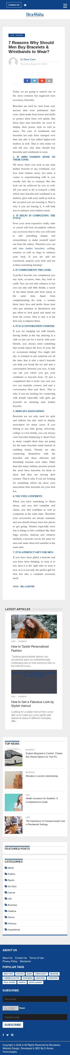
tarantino (53, 978)
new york (8, 974)
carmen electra (12, 978)
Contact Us (13, 4)
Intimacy (12, 923)
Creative (12, 911)
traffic (22, 982)
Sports (11, 880)
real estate (9, 982)
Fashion (19, 35)
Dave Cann (30, 59)
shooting (40, 978)
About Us (7, 957)
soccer (20, 974)
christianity (41, 974)
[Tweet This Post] (34, 80)
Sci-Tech (12, 886)
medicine (54, 974)
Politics (11, 874)
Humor (11, 917)
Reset (22, 1007)
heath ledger (35, 982)
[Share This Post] (42, 80)
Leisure (11, 892)
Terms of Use (36, 957)
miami (29, 974)
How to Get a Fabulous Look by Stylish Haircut (34, 674)
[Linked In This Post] (49, 80)
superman (27, 978)
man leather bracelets (31, 248)
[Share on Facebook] (27, 80)
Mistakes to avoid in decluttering (42, 776)
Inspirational (14, 929)
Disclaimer (25, 960)
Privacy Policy (10, 960)
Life (12, 35)
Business (30, 750)
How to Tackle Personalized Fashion (30, 648)
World (11, 867)
